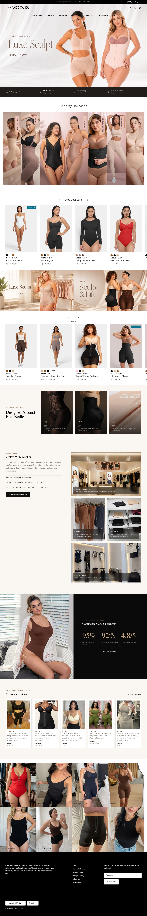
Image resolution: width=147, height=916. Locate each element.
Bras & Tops (89, 15)
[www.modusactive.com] (18, 8)
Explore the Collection (18, 494)
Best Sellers (103, 15)
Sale (113, 15)
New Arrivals (37, 15)
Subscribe (111, 882)
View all (73, 321)
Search (75, 865)
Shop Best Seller (73, 199)
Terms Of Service (79, 869)
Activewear (63, 15)
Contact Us (77, 882)
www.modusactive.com (16, 908)
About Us (76, 879)
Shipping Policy (78, 876)
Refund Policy (78, 872)
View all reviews (134, 694)
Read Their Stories (110, 651)
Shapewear (50, 15)
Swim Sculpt (76, 15)
